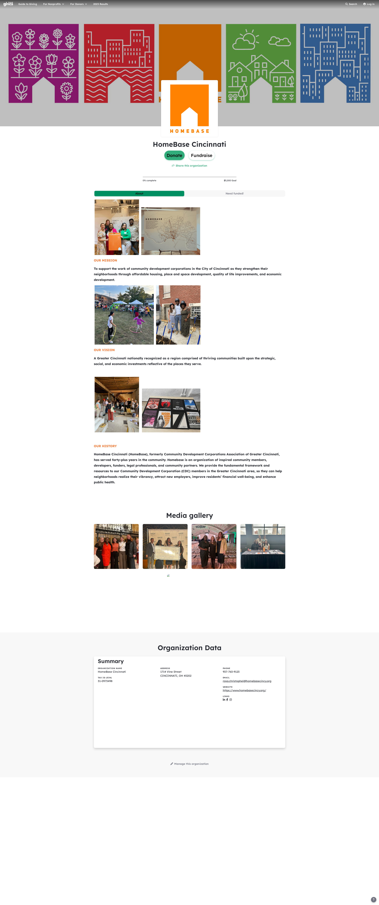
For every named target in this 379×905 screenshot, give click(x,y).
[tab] (139, 193)
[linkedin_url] (224, 699)
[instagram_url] (230, 699)
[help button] (373, 899)
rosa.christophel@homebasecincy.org (247, 681)
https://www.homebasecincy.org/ (244, 690)
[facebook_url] (227, 699)
